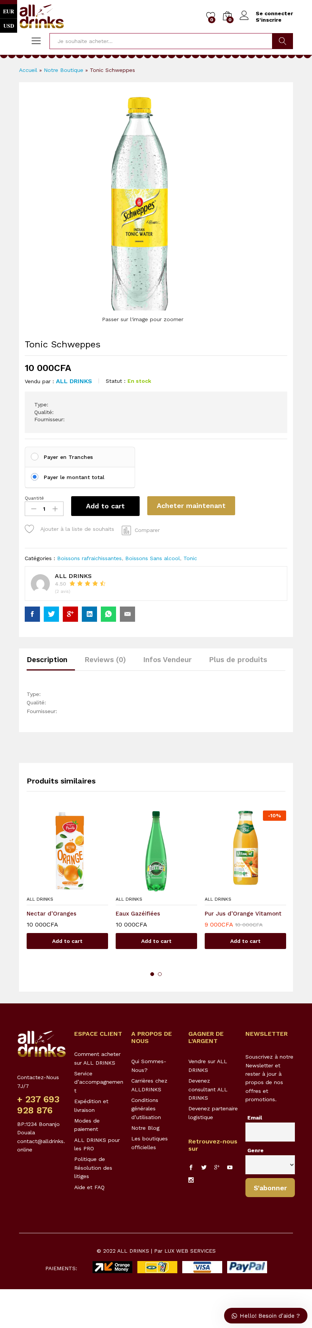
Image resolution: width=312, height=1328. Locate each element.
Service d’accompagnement (98, 1082)
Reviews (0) (105, 659)
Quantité (34, 498)
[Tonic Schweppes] (32, 614)
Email (254, 1118)
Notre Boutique (63, 70)
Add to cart (105, 506)
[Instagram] (191, 1180)
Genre (255, 1150)
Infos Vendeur (167, 659)
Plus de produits (238, 659)
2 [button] (160, 974)
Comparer (147, 530)
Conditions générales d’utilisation (146, 1108)
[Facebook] (191, 1168)
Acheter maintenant (191, 506)
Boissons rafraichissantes (89, 558)
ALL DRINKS (74, 381)
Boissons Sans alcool (152, 558)
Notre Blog (145, 1128)
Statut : (116, 381)
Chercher (282, 41)
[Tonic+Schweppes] (51, 614)
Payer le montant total (74, 477)
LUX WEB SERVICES (190, 1251)
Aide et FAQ (89, 1187)
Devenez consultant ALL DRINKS (208, 1089)
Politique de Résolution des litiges (93, 1167)
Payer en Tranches (68, 457)
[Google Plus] (216, 1168)
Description (47, 659)
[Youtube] (229, 1168)
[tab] (51, 663)
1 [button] (152, 974)
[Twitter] (203, 1168)
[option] (67, 885)
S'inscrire (269, 20)
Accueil (28, 70)
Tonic (190, 558)
